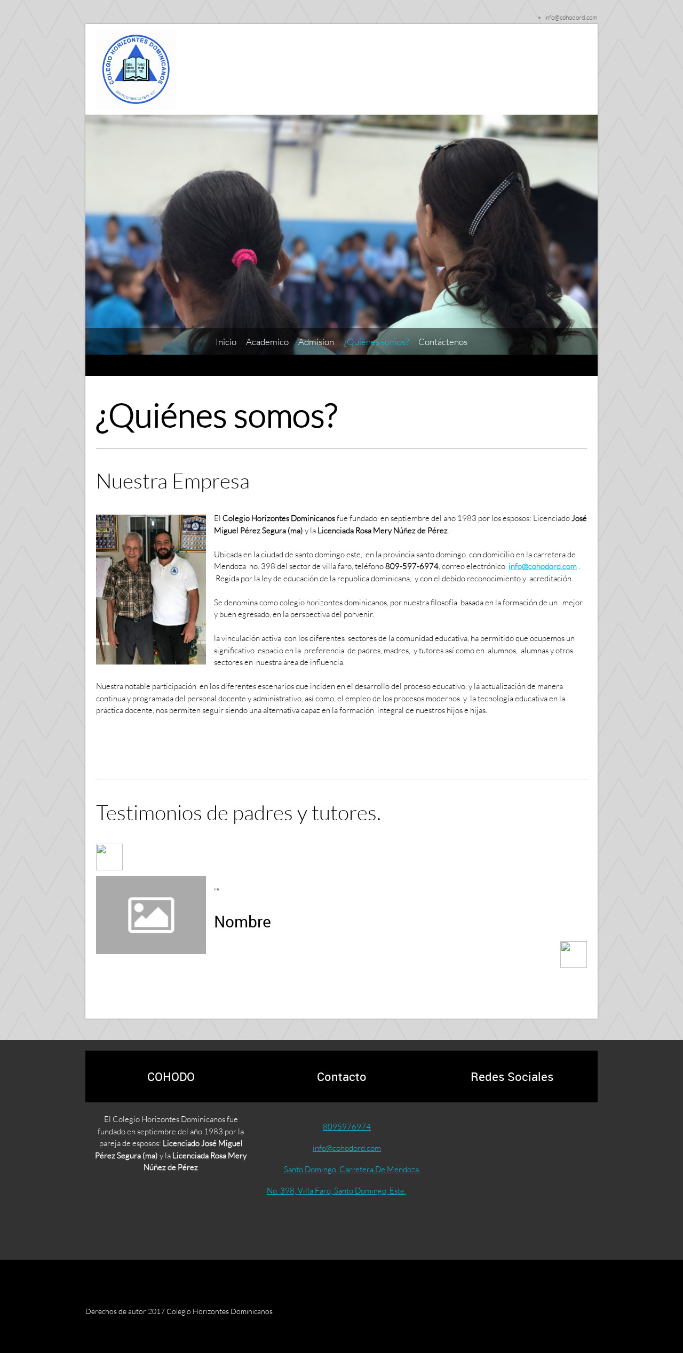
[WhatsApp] (563, 1128)
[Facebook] (486, 1128)
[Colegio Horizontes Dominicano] (136, 69)
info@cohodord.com (543, 566)
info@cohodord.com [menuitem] (571, 17)
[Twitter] (512, 1128)
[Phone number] (461, 1128)
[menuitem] (226, 342)
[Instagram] (538, 1128)
